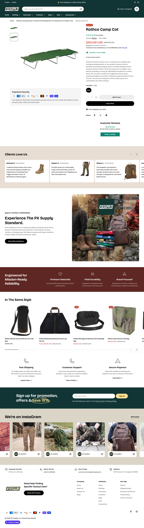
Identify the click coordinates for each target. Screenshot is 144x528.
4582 (89, 90)
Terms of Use (100, 401)
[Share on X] (100, 115)
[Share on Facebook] (94, 115)
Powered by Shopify (29, 518)
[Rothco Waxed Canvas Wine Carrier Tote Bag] (20, 320)
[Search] (81, 9)
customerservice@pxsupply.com (89, 472)
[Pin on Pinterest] (106, 115)
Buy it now (110, 103)
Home (12, 21)
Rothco (94, 38)
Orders (7, 2)
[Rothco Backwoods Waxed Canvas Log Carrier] (55, 320)
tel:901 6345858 (49, 472)
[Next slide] (136, 154)
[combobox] (53, 9)
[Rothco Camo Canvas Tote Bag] (123, 320)
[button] (90, 35)
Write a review (110, 134)
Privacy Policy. (112, 401)
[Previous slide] (131, 154)
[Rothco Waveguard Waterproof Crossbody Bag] (89, 320)
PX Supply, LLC (16, 518)
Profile (14, 2)
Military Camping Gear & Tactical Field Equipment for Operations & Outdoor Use (44, 21)
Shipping (89, 45)
